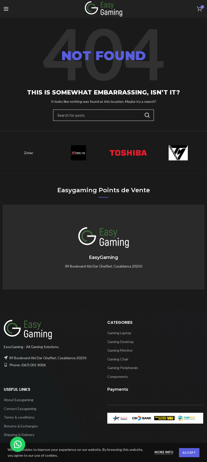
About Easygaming (18, 400)
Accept (189, 452)
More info (163, 452)
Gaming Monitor (120, 350)
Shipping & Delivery (19, 434)
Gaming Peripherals (122, 368)
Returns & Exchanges (21, 426)
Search (147, 115)
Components (117, 376)
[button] (17, 444)
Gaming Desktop (120, 341)
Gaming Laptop (119, 333)
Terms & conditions (19, 417)
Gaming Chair (117, 359)
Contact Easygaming (20, 408)
